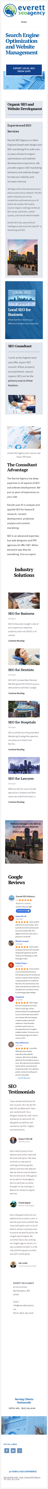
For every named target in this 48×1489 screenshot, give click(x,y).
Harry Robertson (22, 1043)
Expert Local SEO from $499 (24, 70)
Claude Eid (19, 997)
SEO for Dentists (21, 669)
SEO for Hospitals (22, 722)
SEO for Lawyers (21, 778)
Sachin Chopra (21, 963)
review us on (22, 911)
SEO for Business (21, 613)
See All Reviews (24, 1078)
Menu (24, 22)
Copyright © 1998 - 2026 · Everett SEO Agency (22, 1477)
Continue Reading (16, 641)
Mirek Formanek (22, 941)
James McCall (20, 916)
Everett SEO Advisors (25, 896)
